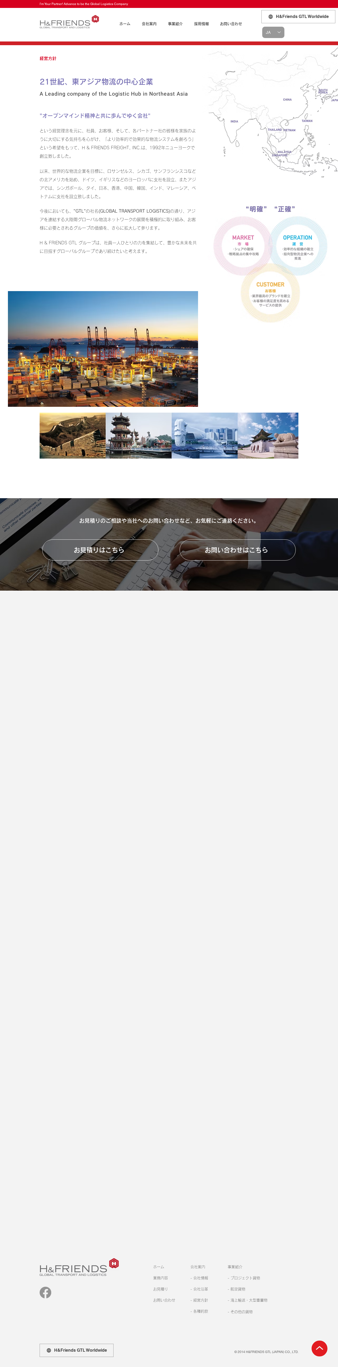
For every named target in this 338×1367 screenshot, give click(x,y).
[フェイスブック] (45, 1292)
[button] (149, 23)
